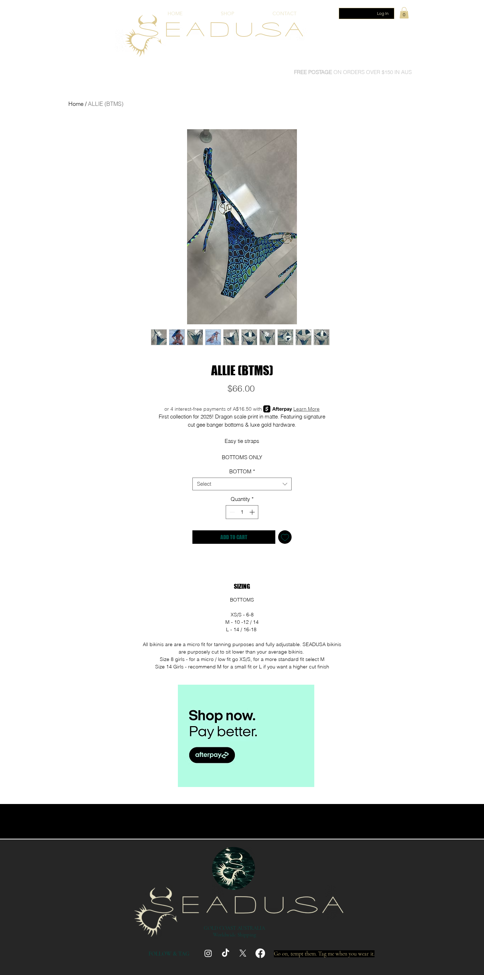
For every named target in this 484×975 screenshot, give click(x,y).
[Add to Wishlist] (285, 537)
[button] (404, 12)
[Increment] (253, 512)
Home (76, 103)
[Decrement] (231, 512)
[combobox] (242, 484)
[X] (243, 953)
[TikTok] (225, 953)
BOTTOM (242, 471)
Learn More (306, 409)
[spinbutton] (242, 512)
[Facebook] (260, 953)
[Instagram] (208, 953)
